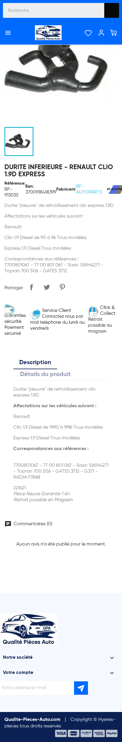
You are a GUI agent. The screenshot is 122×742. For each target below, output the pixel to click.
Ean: (29, 186)
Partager (31, 287)
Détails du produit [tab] (45, 375)
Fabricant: (66, 189)
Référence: (14, 183)
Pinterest (62, 287)
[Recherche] (111, 10)
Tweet (47, 287)
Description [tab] (35, 363)
